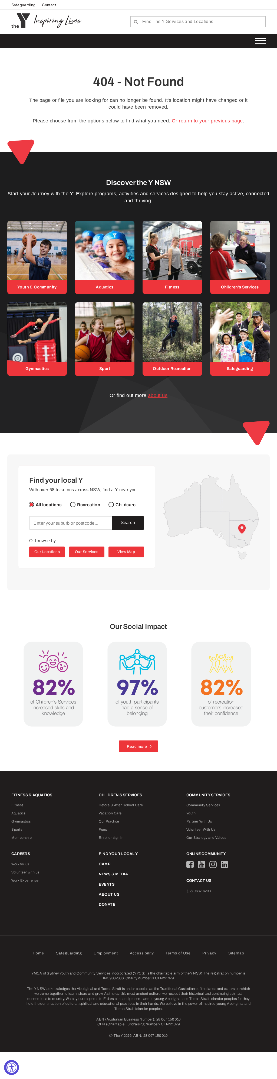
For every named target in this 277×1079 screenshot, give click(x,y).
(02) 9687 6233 (198, 891)
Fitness (17, 805)
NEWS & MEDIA (113, 874)
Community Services (203, 805)
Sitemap (236, 953)
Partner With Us (199, 821)
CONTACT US (199, 881)
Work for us (20, 864)
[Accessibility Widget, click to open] (11, 1067)
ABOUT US (109, 894)
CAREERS (20, 854)
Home (38, 953)
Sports (16, 829)
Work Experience (25, 880)
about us (157, 395)
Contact (49, 5)
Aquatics (18, 813)
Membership (21, 838)
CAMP (104, 864)
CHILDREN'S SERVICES (120, 795)
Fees (103, 829)
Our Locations (47, 552)
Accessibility (142, 953)
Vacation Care (110, 813)
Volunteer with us (25, 872)
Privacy (209, 953)
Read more (137, 747)
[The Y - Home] (22, 20)
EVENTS (106, 884)
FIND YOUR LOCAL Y (118, 854)
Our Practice (109, 821)
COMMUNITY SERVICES (208, 795)
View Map (126, 552)
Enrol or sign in (111, 838)
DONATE (107, 904)
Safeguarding (23, 5)
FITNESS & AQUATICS (31, 795)
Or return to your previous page (207, 120)
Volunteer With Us (201, 829)
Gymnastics (21, 821)
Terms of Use (178, 953)
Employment (106, 953)
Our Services (86, 552)
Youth (191, 813)
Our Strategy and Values (206, 838)
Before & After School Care (121, 805)
